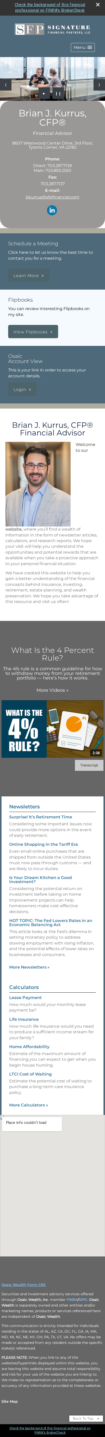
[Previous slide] (5, 85)
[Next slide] (99, 85)
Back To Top (84, 1418)
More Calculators (28, 1105)
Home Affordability (29, 1046)
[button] (83, 47)
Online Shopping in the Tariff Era (43, 844)
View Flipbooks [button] (31, 332)
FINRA (72, 1299)
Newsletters (24, 807)
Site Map (10, 1401)
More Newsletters (29, 967)
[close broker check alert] (98, 5)
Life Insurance (24, 1019)
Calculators (24, 987)
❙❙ (58, 93)
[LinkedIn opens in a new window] (52, 210)
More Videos (52, 690)
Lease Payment (25, 997)
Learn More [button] (26, 275)
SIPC (83, 1299)
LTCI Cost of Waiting (30, 1074)
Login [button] (20, 389)
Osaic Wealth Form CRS (24, 1284)
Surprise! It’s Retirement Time (40, 817)
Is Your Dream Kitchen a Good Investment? (40, 879)
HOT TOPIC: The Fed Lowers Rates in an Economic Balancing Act (50, 922)
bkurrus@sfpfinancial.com (52, 197)
